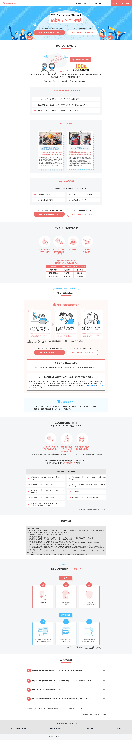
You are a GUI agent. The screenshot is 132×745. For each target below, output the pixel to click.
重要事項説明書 (90, 385)
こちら (61, 385)
